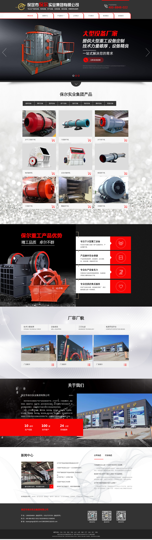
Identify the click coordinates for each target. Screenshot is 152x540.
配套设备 (110, 103)
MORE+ (71, 395)
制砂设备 (87, 103)
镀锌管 (52, 496)
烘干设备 (64, 103)
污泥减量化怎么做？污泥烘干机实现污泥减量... (108, 465)
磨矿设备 (40, 103)
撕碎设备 (99, 103)
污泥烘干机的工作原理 (63, 481)
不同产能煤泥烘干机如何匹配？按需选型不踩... (69, 474)
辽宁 (86, 532)
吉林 (89, 532)
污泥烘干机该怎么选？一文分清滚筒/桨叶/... (69, 467)
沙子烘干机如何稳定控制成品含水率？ (68, 463)
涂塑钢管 (72, 496)
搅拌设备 (52, 103)
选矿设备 (75, 103)
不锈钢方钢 (79, 496)
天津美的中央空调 (88, 496)
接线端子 (46, 496)
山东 (75, 532)
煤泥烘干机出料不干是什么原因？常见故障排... (108, 474)
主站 (61, 532)
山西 (79, 532)
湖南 (96, 532)
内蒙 (82, 532)
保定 (68, 532)
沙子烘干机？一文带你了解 (65, 477)
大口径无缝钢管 (65, 496)
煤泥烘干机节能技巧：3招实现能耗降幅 (68, 486)
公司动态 (97, 455)
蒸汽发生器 (40, 496)
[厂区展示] (38, 360)
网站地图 (92, 534)
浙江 (93, 532)
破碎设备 (28, 103)
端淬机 (34, 496)
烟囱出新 (57, 496)
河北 (65, 532)
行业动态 (108, 455)
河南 (72, 532)
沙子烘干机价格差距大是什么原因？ (105, 483)
